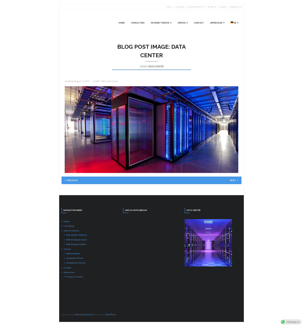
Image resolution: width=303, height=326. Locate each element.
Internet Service (195, 7)
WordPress (111, 314)
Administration (73, 253)
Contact (223, 7)
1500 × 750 (99, 81)
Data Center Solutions (76, 234)
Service (211, 7)
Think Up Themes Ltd (84, 314)
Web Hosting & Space (76, 239)
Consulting (179, 7)
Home (169, 7)
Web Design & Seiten (76, 244)
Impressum (234, 7)
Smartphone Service (76, 262)
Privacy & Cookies (74, 276)
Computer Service (74, 258)
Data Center (112, 81)
